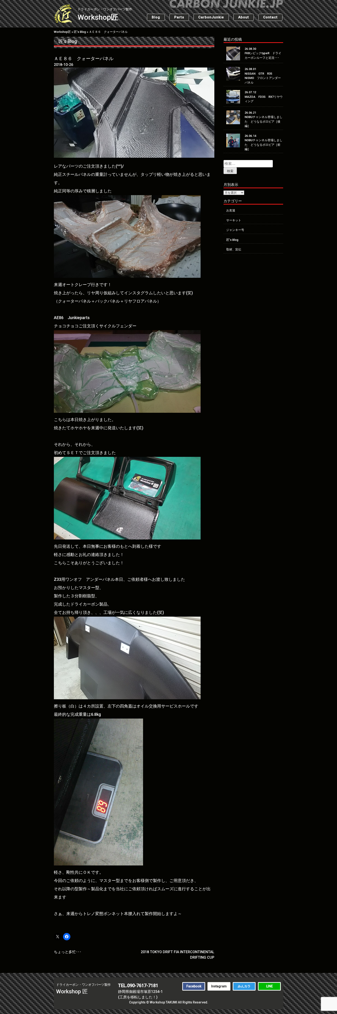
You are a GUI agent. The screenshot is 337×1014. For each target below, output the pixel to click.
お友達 (230, 210)
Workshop (104, 14)
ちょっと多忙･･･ (67, 952)
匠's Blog (67, 41)
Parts (179, 17)
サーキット (233, 220)
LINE (269, 986)
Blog (156, 17)
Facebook (193, 986)
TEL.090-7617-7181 (138, 985)
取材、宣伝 (233, 249)
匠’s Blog (232, 240)
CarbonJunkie (211, 17)
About (243, 17)
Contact (270, 17)
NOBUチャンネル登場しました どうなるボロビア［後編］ (263, 121)
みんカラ (244, 986)
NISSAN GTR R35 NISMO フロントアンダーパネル (263, 78)
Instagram (219, 986)
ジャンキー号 (235, 230)
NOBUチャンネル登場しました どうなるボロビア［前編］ (263, 144)
